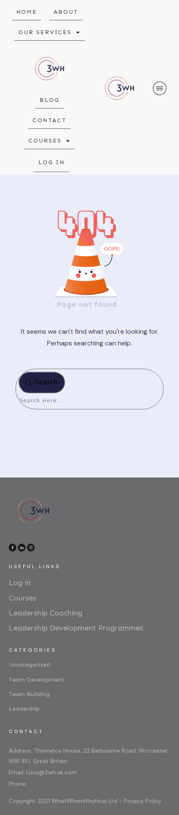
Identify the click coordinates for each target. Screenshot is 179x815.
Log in (20, 582)
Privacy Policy (143, 801)
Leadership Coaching (45, 613)
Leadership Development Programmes (76, 628)
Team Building (29, 694)
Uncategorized (29, 664)
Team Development (36, 679)
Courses (22, 598)
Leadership (24, 708)
